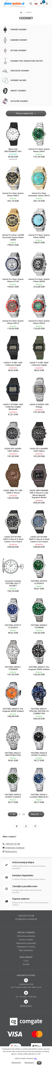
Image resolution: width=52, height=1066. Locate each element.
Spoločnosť (26, 957)
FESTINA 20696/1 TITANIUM (13, 668)
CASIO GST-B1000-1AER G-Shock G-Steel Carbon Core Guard (13, 539)
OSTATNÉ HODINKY (19, 101)
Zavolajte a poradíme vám (24, 886)
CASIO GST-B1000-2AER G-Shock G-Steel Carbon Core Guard (39, 539)
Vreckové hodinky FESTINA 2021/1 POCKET (13, 583)
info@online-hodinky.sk (14, 848)
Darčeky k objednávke (22, 875)
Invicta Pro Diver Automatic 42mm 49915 (39, 194)
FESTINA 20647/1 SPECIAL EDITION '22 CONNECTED (39, 711)
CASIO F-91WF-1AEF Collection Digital (13, 364)
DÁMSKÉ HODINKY (18, 40)
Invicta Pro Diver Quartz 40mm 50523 (39, 322)
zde (35, 1058)
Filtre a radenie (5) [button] (24, 113)
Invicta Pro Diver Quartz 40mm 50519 (13, 322)
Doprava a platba (26, 939)
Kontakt (26, 964)
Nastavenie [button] (16, 1063)
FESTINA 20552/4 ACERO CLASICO (13, 796)
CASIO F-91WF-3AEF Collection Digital (39, 364)
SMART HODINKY (18, 91)
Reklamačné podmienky (26, 943)
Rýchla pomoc (11, 851)
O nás (26, 961)
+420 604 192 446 (12, 844)
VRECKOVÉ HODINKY (19, 71)
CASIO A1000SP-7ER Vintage (39, 405)
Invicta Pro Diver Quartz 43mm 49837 (13, 194)
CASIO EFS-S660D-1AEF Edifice (13, 450)
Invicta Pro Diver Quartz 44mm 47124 (13, 280)
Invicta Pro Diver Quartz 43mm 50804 (39, 236)
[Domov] (14, 3)
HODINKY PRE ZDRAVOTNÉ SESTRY (26, 61)
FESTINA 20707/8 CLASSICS (39, 582)
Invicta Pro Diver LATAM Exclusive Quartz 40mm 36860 (13, 237)
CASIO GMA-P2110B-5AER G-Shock (13, 491)
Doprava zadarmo (20, 898)
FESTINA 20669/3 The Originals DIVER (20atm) (39, 668)
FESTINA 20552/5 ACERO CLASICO (39, 754)
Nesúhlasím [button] (29, 1063)
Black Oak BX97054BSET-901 (13, 150)
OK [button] (39, 1063)
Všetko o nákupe (26, 932)
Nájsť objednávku (26, 950)
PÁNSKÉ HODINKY (18, 29)
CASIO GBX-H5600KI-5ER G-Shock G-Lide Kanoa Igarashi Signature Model (39, 494)
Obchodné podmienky (26, 936)
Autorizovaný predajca (23, 862)
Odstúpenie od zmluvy (26, 947)
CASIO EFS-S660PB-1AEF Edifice (39, 450)
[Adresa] (26, 980)
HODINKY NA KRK (18, 80)
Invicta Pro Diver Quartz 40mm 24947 (39, 150)
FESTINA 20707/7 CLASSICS (13, 626)
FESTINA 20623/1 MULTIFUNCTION (13, 754)
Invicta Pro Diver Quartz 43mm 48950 (39, 280)
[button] (16, 826)
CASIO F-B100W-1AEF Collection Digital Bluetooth (13, 406)
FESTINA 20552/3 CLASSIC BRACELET (39, 796)
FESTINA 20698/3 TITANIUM (39, 626)
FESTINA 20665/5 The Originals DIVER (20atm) (13, 710)
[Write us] (26, 1002)
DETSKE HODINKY (18, 50)
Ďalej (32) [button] (35, 814)
